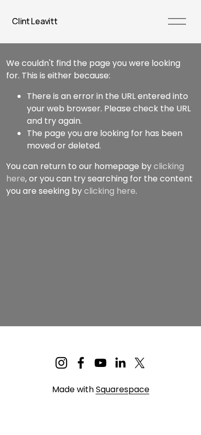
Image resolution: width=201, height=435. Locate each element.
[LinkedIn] (120, 363)
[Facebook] (81, 363)
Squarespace (122, 389)
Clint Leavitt (34, 21)
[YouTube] (100, 363)
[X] (139, 363)
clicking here (110, 191)
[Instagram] (61, 363)
